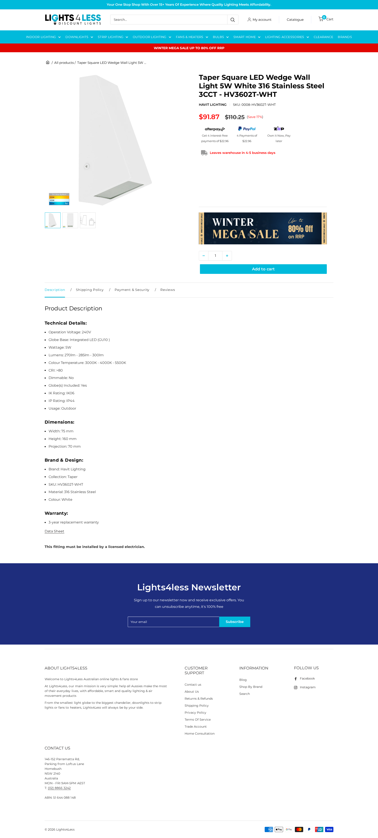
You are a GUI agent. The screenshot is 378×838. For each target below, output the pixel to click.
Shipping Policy (89, 290)
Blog (243, 680)
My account (262, 19)
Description (55, 290)
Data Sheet (54, 531)
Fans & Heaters (189, 37)
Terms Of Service (198, 720)
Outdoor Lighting (149, 37)
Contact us (193, 685)
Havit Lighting (213, 105)
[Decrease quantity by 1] (203, 255)
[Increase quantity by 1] (227, 255)
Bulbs (218, 37)
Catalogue (295, 19)
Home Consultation (200, 733)
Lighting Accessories (284, 37)
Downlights (76, 37)
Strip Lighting (110, 37)
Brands (345, 37)
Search (244, 694)
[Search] (232, 19)
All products (64, 63)
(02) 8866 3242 (59, 788)
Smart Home (244, 37)
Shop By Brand (250, 687)
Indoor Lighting (41, 37)
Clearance (323, 37)
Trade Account (196, 726)
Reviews (167, 290)
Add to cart (263, 269)
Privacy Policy (195, 713)
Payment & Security (132, 290)
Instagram (308, 687)
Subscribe (235, 622)
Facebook (307, 678)
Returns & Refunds (199, 699)
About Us (192, 692)
